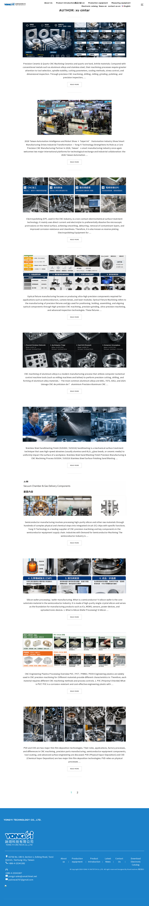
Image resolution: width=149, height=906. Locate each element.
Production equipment (98, 3)
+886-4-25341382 (15, 863)
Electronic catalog (90, 6)
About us (64, 860)
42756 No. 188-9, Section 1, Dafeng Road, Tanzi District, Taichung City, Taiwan (29, 858)
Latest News (108, 860)
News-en (103, 6)
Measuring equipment (121, 3)
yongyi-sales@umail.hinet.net (21, 876)
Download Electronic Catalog (136, 861)
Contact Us (119, 860)
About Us (48, 3)
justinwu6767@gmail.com (19, 879)
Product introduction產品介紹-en (70, 3)
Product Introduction (94, 860)
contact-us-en (114, 6)
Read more (76, 84)
